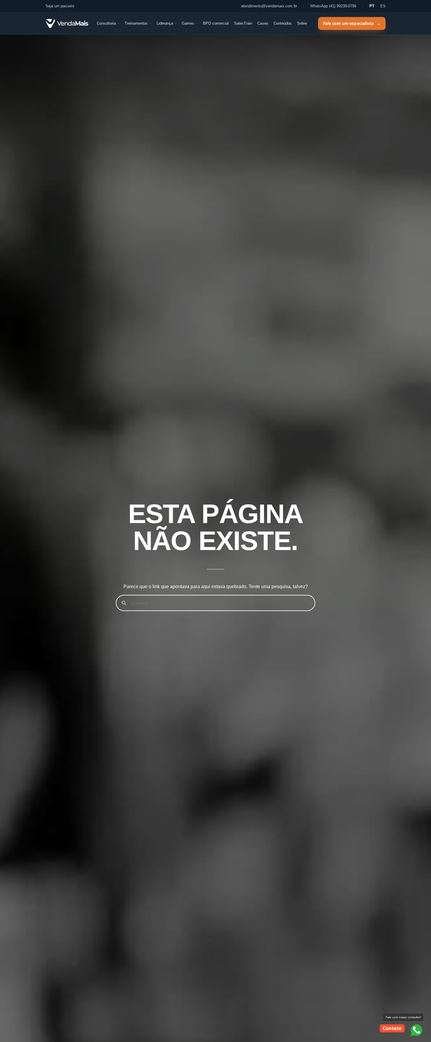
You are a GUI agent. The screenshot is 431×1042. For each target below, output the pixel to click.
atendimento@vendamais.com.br (269, 6)
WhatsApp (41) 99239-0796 (333, 6)
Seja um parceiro (59, 6)
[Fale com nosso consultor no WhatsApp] (416, 1030)
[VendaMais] (66, 23)
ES (383, 6)
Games (188, 23)
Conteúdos (283, 23)
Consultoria (106, 23)
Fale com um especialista (352, 23)
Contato (392, 1028)
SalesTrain (243, 23)
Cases (262, 23)
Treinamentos (136, 23)
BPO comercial (216, 23)
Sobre (302, 23)
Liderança (165, 23)
